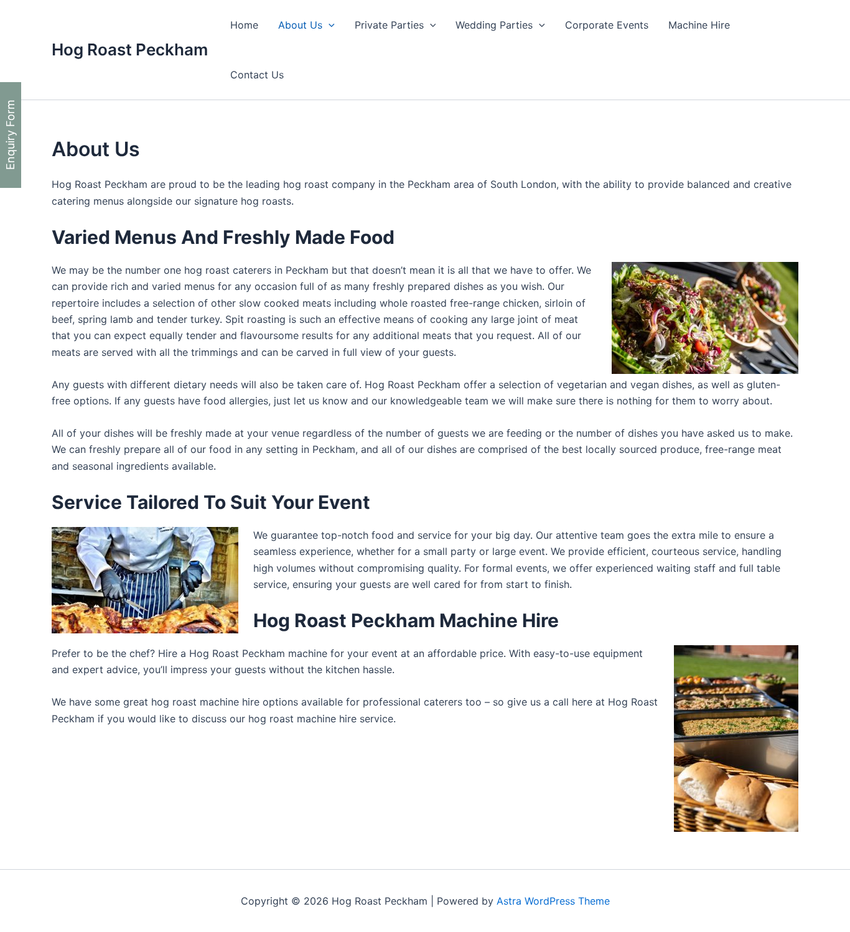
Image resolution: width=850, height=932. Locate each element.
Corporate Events (606, 25)
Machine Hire (699, 25)
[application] (328, 25)
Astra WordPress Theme (553, 901)
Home (244, 25)
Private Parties (389, 25)
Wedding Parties (494, 25)
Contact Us (257, 74)
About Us (300, 25)
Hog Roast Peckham (130, 49)
